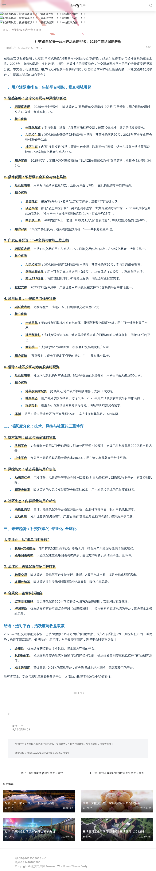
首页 (5, 29)
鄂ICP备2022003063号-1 (30, 858)
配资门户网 (38, 866)
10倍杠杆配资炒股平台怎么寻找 (44, 773)
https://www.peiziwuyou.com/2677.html (48, 752)
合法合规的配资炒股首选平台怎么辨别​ (121, 773)
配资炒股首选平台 (22, 29)
